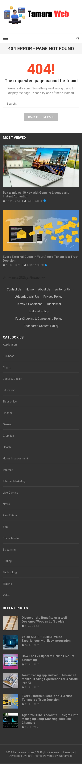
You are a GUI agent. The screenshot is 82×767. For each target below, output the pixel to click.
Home (30, 289)
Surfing (7, 561)
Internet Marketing (14, 481)
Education (9, 390)
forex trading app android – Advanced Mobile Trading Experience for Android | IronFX (50, 679)
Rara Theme (34, 756)
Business (8, 356)
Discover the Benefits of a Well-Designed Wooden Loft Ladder (45, 619)
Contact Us (14, 289)
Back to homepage (41, 116)
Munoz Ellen (35, 265)
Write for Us (63, 289)
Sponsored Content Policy (41, 326)
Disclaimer (54, 304)
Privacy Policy (52, 296)
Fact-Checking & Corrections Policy (38, 318)
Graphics (8, 435)
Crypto (7, 367)
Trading (7, 584)
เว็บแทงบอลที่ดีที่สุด (16, 278)
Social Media (11, 538)
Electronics (10, 401)
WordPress (65, 756)
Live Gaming (10, 492)
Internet (8, 470)
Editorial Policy (39, 311)
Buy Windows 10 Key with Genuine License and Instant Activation (36, 194)
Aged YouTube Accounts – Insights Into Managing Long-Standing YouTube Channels (50, 718)
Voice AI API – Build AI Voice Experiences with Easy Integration (46, 638)
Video (6, 595)
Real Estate (10, 515)
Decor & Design (12, 378)
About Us (44, 289)
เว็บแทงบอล (37, 278)
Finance (8, 413)
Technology (10, 572)
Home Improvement (15, 458)
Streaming (9, 549)
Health (7, 447)
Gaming (7, 424)
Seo (5, 527)
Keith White (35, 201)
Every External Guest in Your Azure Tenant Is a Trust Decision (40, 258)
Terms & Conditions (29, 304)
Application (10, 344)
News (6, 504)
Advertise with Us (27, 296)
